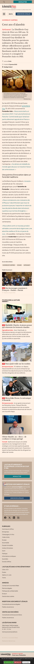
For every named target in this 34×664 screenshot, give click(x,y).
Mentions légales (7, 588)
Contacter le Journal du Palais (10, 585)
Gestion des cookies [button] (8, 596)
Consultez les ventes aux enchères (12, 615)
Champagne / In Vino (8, 534)
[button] (4, 13)
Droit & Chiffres (6, 561)
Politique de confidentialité (10, 591)
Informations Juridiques (9, 556)
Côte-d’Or (5, 569)
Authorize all (9, 662)
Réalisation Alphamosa (8, 641)
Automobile (5, 542)
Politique (4, 553)
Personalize (26, 662)
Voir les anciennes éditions (9, 632)
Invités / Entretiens (7, 548)
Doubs (19, 265)
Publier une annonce (8, 607)
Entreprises (5, 532)
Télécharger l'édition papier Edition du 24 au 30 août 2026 (11, 627)
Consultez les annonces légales (11, 604)
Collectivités (6, 537)
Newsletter (22, 2)
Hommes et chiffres (9, 20)
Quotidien (5, 559)
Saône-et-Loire (6, 575)
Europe (4, 540)
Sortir (3, 550)
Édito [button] (11, 14)
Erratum (4, 593)
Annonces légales (17, 498)
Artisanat (27, 265)
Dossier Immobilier (7, 545)
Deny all (18, 662)
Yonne (4, 577)
